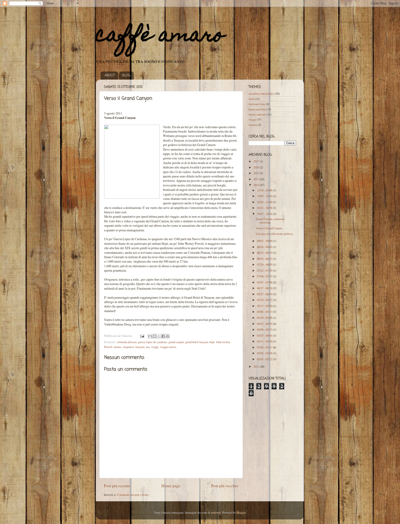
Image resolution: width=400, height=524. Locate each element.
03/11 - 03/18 (265, 341)
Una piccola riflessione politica (274, 234)
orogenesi (128, 347)
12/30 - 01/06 (265, 190)
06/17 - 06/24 (265, 288)
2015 (256, 173)
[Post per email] (142, 336)
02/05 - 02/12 (265, 359)
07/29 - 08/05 (265, 265)
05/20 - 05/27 (265, 300)
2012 (256, 185)
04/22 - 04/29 (265, 324)
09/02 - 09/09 (265, 241)
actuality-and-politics (261, 94)
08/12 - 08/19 (265, 253)
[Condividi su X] (158, 336)
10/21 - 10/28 (265, 208)
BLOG (126, 75)
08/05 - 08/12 (265, 259)
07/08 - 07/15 (265, 276)
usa (148, 347)
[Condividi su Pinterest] (167, 336)
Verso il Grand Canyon (269, 228)
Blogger (241, 513)
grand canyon (176, 342)
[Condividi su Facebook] (163, 336)
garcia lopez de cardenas (152, 342)
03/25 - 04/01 (265, 336)
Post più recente (117, 485)
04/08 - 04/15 (265, 330)
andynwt (216, 513)
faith (251, 99)
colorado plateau (127, 342)
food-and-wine (257, 104)
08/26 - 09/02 (265, 247)
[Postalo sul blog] (154, 336)
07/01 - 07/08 (265, 282)
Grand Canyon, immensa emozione (270, 220)
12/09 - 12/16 (265, 196)
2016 (256, 167)
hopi (212, 342)
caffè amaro (160, 36)
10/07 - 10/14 (265, 214)
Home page (170, 485)
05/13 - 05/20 (265, 306)
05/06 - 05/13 (265, 312)
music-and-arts (257, 114)
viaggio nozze (168, 347)
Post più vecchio (224, 485)
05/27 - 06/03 (265, 294)
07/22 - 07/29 (265, 271)
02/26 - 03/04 (265, 353)
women (253, 125)
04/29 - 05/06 (265, 318)
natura (117, 347)
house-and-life (257, 109)
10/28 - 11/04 (265, 202)
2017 (256, 161)
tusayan (139, 347)
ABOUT (110, 75)
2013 (256, 179)
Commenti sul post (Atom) (133, 495)
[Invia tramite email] (150, 336)
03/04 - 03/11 (265, 347)
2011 (256, 367)
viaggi (155, 347)
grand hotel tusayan (196, 342)
